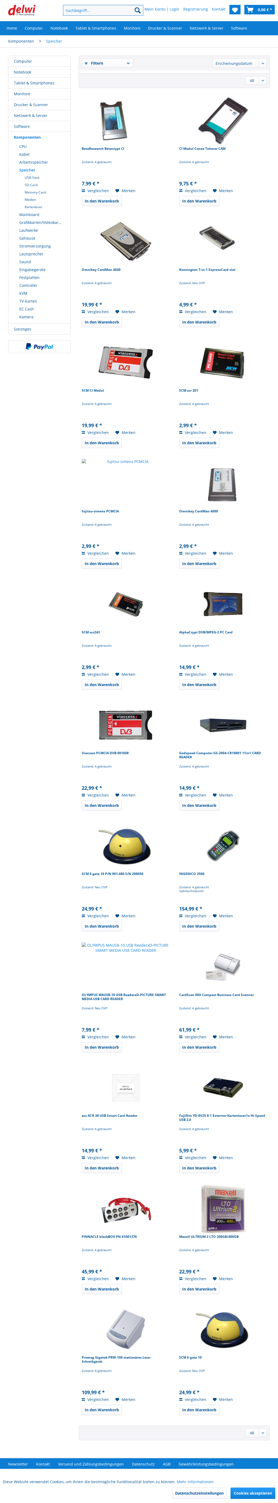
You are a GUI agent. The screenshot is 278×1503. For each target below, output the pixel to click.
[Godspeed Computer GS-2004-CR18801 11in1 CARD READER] (223, 725)
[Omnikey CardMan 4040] (125, 241)
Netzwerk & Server (31, 115)
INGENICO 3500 (191, 874)
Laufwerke (28, 230)
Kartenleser (33, 207)
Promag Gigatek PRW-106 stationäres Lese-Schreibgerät (116, 1359)
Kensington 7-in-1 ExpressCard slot (207, 270)
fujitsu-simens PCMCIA (100, 511)
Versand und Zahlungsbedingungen (91, 1464)
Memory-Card (35, 192)
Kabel (24, 154)
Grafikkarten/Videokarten (42, 222)
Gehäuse (27, 238)
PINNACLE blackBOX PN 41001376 (109, 1237)
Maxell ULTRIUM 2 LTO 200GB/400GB (209, 1237)
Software (22, 126)
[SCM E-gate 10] (223, 1329)
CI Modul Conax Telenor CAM (202, 149)
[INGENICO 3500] (223, 846)
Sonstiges (22, 329)
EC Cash (26, 309)
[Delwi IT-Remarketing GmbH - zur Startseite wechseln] (22, 11)
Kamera (26, 316)
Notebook (22, 72)
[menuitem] (96, 10)
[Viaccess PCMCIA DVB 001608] (125, 725)
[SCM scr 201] (223, 362)
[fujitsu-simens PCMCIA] (125, 483)
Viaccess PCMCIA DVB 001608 (105, 753)
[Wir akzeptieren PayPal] (39, 346)
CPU (23, 146)
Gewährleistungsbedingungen (206, 1464)
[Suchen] (137, 10)
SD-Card (31, 185)
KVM (23, 293)
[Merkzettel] (235, 9)
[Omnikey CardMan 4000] (223, 483)
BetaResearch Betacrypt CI (103, 149)
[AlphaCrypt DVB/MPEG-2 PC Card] (223, 604)
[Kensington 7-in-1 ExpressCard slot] (223, 241)
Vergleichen (97, 190)
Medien (30, 199)
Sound (25, 261)
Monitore (22, 93)
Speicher (27, 170)
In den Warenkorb (102, 201)
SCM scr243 (91, 632)
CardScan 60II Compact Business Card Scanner (216, 995)
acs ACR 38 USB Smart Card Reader (109, 1116)
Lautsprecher (31, 253)
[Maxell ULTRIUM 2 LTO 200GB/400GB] (223, 1208)
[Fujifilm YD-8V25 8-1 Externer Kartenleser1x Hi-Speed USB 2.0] (223, 1087)
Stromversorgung (35, 246)
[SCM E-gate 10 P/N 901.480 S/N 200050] (125, 846)
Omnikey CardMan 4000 (198, 511)
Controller (28, 285)
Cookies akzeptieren (253, 1493)
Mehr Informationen (195, 1481)
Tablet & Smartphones (34, 82)
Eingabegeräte (32, 269)
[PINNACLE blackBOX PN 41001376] (125, 1208)
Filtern (96, 63)
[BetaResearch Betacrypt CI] (125, 120)
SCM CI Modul (93, 390)
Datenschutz (143, 1464)
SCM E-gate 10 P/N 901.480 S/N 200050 (112, 874)
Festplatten (29, 277)
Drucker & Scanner (31, 104)
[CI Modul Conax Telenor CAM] (223, 120)
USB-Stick (32, 177)
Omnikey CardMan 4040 (101, 270)
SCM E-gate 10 (190, 1357)
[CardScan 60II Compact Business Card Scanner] (223, 967)
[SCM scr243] (125, 604)
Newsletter (18, 1464)
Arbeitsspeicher (33, 162)
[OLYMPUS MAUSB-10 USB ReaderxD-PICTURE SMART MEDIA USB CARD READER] (125, 967)
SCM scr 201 (188, 390)
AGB (166, 1464)
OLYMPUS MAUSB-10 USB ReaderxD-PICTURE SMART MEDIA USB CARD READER (124, 997)
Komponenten (27, 137)
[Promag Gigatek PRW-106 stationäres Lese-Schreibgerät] (125, 1329)
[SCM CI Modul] (125, 362)
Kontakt (43, 1464)
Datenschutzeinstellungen (199, 1493)
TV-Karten (28, 301)
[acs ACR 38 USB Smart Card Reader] (125, 1087)
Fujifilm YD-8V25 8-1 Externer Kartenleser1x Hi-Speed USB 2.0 (222, 1118)
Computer (23, 61)
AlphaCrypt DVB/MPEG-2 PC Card (206, 632)
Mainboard (29, 214)
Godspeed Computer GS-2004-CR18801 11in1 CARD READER (220, 755)
